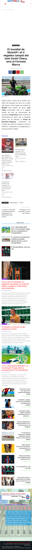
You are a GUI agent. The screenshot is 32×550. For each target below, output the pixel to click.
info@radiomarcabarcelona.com (17, 505)
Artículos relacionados (9, 222)
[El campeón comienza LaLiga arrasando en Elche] (16, 315)
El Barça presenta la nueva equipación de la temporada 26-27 (23, 457)
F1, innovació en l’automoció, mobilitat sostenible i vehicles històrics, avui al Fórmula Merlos (23, 436)
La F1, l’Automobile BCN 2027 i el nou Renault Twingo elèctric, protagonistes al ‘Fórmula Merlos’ (15, 368)
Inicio (3, 9)
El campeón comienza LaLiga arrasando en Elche (13, 328)
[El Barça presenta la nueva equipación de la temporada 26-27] (8, 459)
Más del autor (20, 222)
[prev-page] (3, 255)
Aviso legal (9, 542)
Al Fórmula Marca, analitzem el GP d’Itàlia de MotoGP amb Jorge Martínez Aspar (20, 153)
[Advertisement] (16, 27)
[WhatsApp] (22, 72)
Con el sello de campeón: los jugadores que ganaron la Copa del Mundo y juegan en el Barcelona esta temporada (15, 285)
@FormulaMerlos (10, 9)
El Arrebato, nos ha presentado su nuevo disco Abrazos (24, 211)
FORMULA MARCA (14, 202)
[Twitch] (24, 528)
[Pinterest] (18, 72)
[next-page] (5, 255)
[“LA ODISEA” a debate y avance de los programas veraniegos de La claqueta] (8, 403)
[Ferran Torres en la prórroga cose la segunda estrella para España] (8, 392)
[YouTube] (19, 534)
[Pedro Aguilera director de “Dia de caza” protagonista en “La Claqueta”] (8, 448)
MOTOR (21, 202)
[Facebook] (10, 72)
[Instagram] (12, 528)
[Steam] (18, 528)
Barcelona (4, 279)
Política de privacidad (18, 542)
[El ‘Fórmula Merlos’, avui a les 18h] (6, 251)
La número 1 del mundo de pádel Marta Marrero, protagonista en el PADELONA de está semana (8, 213)
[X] (14, 72)
